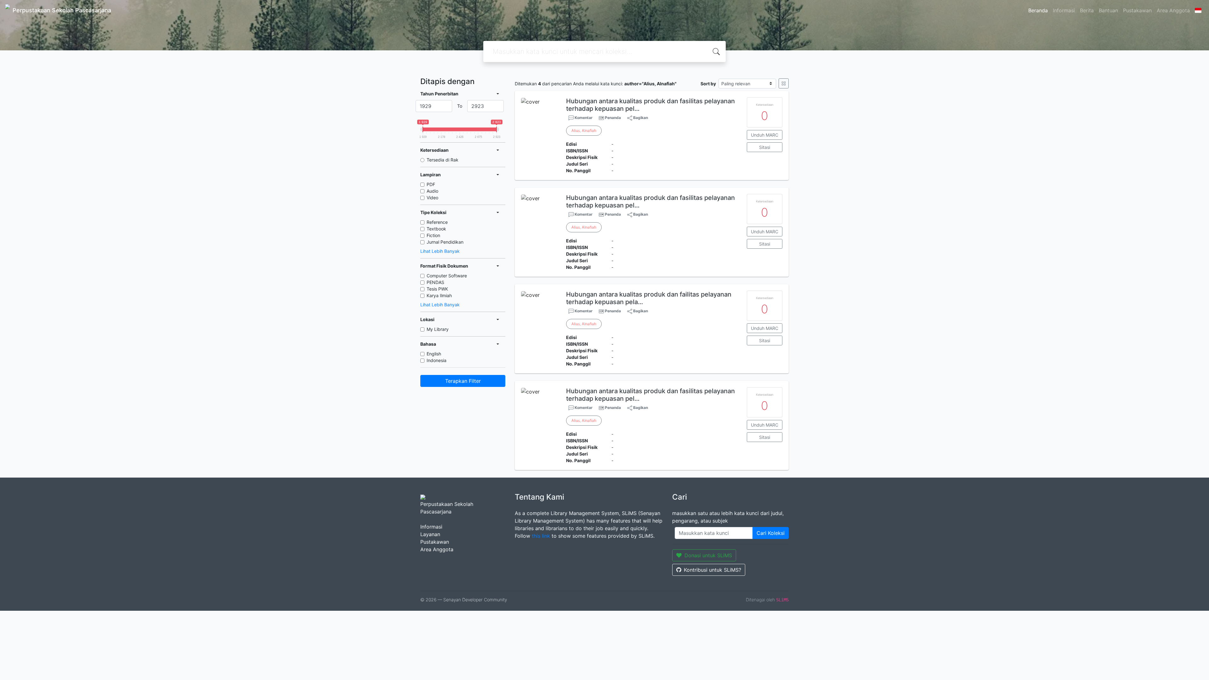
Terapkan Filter (463, 381)
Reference (437, 222)
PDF (431, 184)
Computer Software (447, 275)
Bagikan (640, 117)
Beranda (1038, 10)
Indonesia (436, 360)
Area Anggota (1173, 10)
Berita (1087, 10)
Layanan (430, 534)
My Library (438, 329)
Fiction (433, 235)
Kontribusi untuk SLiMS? (712, 570)
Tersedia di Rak (442, 159)
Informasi (1064, 10)
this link (541, 536)
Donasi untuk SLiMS (708, 555)
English (434, 353)
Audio (432, 191)
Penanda (613, 117)
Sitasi (764, 147)
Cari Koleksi (771, 533)
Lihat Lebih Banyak (440, 251)
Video (432, 197)
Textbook (436, 228)
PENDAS (435, 282)
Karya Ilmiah (439, 295)
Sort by (708, 83)
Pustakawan (1137, 10)
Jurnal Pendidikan (445, 242)
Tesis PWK (437, 289)
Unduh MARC (764, 135)
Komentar (583, 117)
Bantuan (1108, 10)
